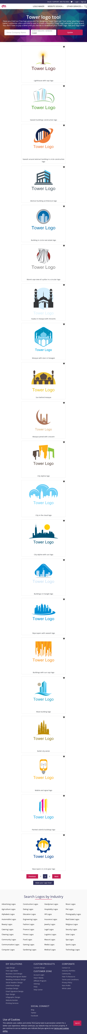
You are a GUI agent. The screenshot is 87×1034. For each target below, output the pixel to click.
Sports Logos (71, 944)
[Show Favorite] (72, 2)
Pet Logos (69, 909)
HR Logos (48, 914)
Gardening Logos (29, 949)
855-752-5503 (64, 2)
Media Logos (49, 944)
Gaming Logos (28, 944)
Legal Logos (49, 929)
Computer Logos (8, 949)
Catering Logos (7, 929)
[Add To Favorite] (64, 46)
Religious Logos (72, 924)
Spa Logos (70, 939)
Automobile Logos (9, 919)
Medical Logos (50, 949)
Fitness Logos (28, 934)
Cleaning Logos (7, 934)
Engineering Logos (30, 919)
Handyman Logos (51, 904)
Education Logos (29, 914)
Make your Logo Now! (43, 883)
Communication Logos (10, 944)
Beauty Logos (7, 924)
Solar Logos (70, 934)
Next (56, 876)
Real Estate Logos (72, 919)
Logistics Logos (50, 934)
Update (70, 32)
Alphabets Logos (8, 914)
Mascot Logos (49, 939)
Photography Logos (73, 914)
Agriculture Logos (8, 909)
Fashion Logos (28, 924)
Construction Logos (30, 904)
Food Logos (27, 939)
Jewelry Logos (49, 924)
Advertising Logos (9, 904)
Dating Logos (28, 909)
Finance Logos (28, 929)
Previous (32, 876)
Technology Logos (73, 949)
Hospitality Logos (51, 909)
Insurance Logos (50, 919)
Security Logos (71, 929)
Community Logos (9, 939)
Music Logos (70, 904)
